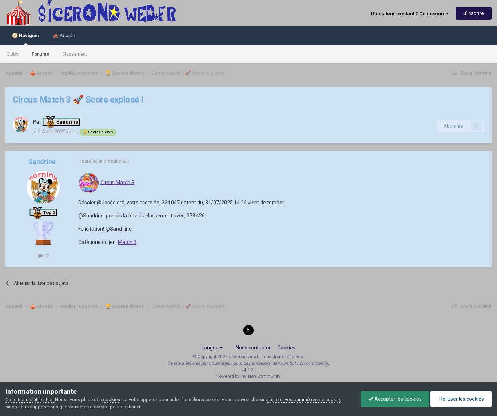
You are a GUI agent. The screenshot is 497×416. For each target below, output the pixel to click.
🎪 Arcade (64, 35)
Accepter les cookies (397, 399)
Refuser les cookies (461, 399)
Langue (211, 348)
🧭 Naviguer (26, 35)
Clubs (13, 54)
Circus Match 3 (117, 182)
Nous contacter (253, 348)
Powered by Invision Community (248, 376)
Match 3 (127, 242)
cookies (111, 399)
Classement (74, 54)
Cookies (286, 348)
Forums (40, 54)
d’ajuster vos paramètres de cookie (303, 399)
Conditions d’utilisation (29, 399)
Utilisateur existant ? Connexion (408, 13)
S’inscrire (473, 13)
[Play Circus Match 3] (88, 182)
